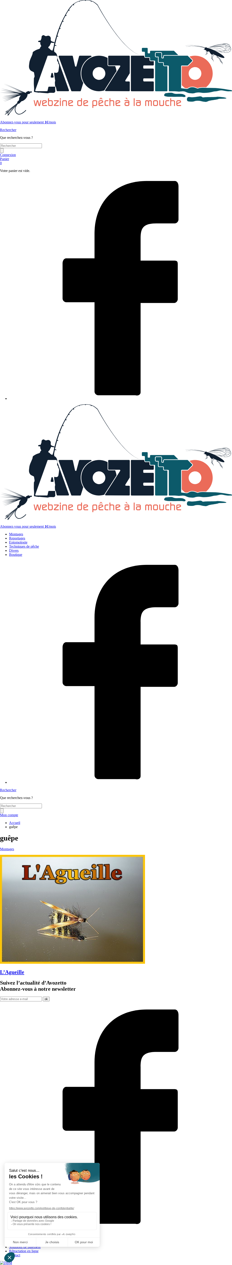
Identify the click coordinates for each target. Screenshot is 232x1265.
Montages (16, 534)
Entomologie (18, 542)
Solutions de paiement (25, 1247)
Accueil (14, 823)
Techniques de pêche (24, 546)
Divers (14, 550)
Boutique (15, 555)
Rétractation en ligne (24, 1251)
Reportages (17, 538)
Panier (4, 161)
